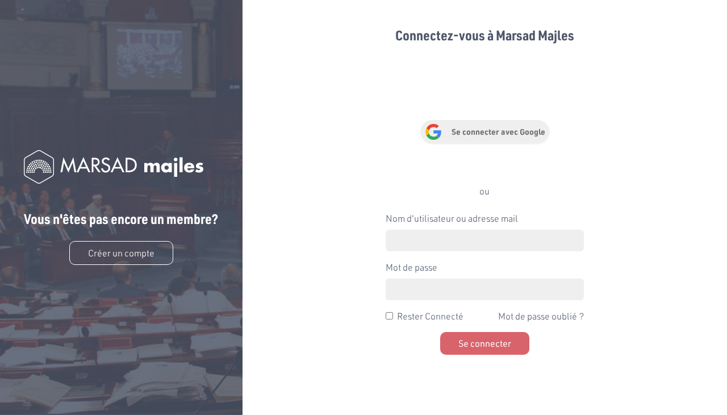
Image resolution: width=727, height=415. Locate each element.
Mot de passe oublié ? (541, 316)
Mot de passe (411, 267)
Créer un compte (121, 253)
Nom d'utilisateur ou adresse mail (452, 218)
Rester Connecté (430, 316)
